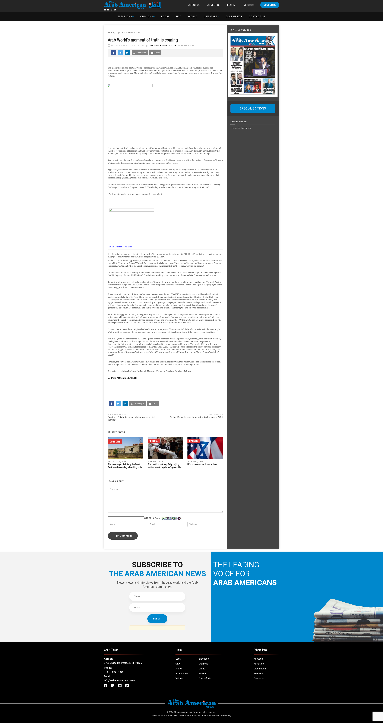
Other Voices (134, 32)
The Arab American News (186, 712)
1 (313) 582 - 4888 (114, 671)
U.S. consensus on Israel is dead (202, 464)
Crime (202, 668)
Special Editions (253, 108)
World (192, 16)
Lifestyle (210, 16)
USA (178, 16)
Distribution (260, 668)
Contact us (257, 16)
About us (194, 4)
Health (202, 673)
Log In (231, 4)
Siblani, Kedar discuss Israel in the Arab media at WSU (196, 417)
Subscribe (270, 5)
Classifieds (234, 16)
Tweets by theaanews (240, 128)
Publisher (259, 673)
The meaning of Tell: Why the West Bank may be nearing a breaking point (125, 466)
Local (165, 16)
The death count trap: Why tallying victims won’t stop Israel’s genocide (164, 466)
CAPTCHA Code (152, 518)
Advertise (213, 4)
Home (111, 32)
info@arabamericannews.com (119, 680)
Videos (179, 678)
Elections (125, 16)
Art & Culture (182, 673)
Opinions (146, 16)
